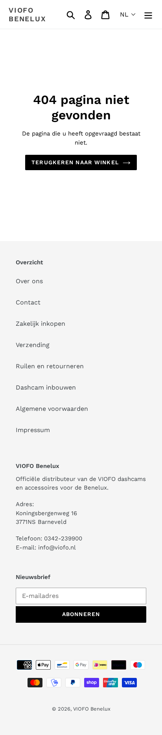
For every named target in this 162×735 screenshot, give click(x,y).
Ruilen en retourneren (50, 366)
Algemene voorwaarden (52, 408)
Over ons (29, 281)
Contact (28, 302)
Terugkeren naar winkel (75, 162)
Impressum (33, 430)
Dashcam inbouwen (46, 387)
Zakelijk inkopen (40, 323)
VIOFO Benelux (91, 709)
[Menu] (148, 14)
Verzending (33, 345)
